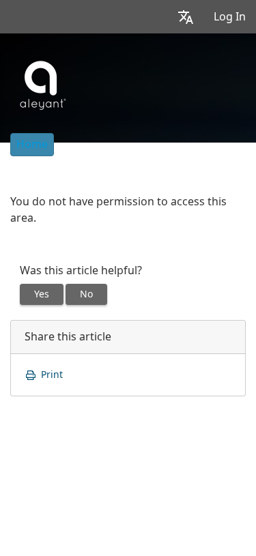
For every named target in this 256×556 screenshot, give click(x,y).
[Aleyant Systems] (41, 83)
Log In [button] (230, 16)
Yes (41, 294)
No (86, 294)
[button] (185, 16)
